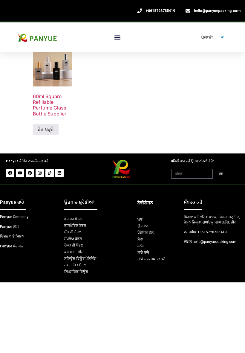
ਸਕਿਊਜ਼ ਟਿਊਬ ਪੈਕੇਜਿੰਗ (80, 258)
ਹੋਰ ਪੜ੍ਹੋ (46, 129)
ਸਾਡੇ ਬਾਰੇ (143, 252)
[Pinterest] (30, 173)
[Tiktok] (49, 173)
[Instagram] (40, 173)
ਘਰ (139, 219)
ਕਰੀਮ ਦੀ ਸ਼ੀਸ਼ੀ (74, 252)
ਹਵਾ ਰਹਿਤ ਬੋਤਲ (75, 265)
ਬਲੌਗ (140, 246)
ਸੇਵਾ (140, 239)
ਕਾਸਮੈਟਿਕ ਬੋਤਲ (75, 225)
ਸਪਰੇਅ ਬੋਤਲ (73, 239)
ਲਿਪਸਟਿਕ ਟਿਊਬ (76, 272)
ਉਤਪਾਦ (142, 226)
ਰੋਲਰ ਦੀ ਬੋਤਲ (73, 245)
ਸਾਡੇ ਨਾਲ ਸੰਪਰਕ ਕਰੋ (151, 259)
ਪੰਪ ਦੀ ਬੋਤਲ (72, 232)
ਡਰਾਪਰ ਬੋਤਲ (73, 219)
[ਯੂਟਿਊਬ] (20, 173)
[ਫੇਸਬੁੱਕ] (10, 173)
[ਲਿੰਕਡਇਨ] (59, 173)
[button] (117, 37)
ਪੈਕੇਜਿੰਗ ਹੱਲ (145, 233)
